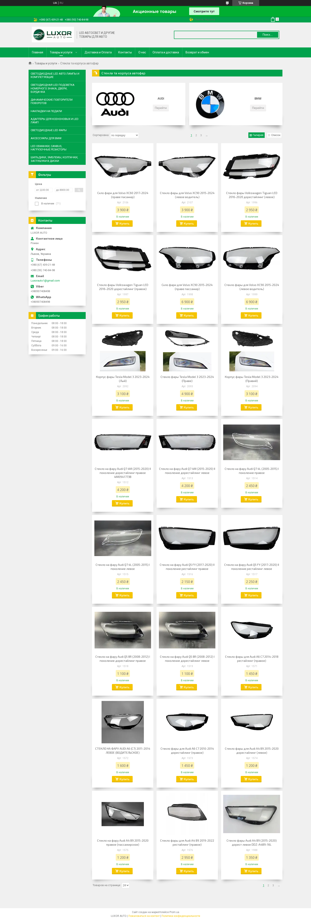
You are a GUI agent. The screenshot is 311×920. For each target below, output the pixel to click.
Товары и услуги (61, 52)
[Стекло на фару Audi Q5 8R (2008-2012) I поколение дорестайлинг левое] (187, 630)
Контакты (125, 52)
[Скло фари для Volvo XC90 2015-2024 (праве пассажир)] (187, 258)
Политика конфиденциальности (181, 915)
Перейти (161, 108)
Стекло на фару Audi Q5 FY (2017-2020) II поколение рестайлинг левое (251, 566)
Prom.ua (174, 912)
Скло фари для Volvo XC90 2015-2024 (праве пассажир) (187, 287)
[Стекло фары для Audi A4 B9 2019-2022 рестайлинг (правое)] (187, 814)
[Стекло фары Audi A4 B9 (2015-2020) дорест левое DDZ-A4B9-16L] (251, 814)
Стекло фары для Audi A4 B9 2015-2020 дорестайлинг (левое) (252, 750)
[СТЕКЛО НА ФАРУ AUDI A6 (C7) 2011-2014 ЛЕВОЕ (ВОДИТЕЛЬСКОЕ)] (122, 722)
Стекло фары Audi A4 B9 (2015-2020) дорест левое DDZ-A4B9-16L (252, 842)
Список (276, 135)
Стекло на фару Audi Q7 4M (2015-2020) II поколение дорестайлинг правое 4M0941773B (123, 473)
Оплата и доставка (166, 52)
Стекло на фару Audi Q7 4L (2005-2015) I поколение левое (123, 566)
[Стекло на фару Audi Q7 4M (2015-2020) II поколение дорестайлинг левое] (187, 442)
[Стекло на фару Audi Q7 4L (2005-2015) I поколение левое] (122, 538)
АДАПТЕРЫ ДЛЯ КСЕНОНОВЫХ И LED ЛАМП (54, 120)
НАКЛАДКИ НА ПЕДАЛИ (46, 111)
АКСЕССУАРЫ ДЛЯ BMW (46, 138)
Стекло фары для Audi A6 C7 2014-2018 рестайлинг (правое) (251, 658)
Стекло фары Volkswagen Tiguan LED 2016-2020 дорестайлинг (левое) (251, 195)
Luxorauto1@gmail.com (45, 280)
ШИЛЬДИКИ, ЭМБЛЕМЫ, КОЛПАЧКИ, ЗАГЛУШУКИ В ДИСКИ (54, 159)
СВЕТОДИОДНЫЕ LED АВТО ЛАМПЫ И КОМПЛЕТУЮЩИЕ (55, 75)
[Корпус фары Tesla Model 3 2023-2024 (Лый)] (122, 350)
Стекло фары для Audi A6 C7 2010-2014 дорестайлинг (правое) (187, 750)
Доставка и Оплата (98, 52)
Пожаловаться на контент (144, 915)
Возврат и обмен (197, 52)
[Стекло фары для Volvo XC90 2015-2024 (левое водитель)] (187, 166)
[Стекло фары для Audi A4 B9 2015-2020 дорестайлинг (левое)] (251, 722)
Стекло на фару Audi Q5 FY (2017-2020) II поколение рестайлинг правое (187, 566)
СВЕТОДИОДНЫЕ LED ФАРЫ (49, 130)
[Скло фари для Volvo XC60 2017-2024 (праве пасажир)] (122, 166)
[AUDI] (115, 104)
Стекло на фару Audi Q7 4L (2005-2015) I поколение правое (252, 471)
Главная (37, 52)
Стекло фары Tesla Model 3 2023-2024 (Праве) (187, 379)
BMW (258, 98)
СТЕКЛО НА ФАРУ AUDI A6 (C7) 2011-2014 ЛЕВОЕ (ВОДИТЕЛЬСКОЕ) (122, 750)
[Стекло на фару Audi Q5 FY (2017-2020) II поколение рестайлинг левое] (251, 538)
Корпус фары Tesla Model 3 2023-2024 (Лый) (123, 379)
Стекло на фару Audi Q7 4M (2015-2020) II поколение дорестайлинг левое (187, 471)
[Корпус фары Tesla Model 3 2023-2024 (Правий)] (251, 350)
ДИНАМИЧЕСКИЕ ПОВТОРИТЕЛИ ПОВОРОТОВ (52, 101)
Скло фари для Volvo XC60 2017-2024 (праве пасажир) (122, 195)
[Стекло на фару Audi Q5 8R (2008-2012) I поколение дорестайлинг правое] (122, 630)
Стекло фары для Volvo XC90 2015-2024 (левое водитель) (187, 195)
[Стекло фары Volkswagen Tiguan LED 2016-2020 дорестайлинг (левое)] (251, 166)
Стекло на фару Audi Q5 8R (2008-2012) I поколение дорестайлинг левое (187, 658)
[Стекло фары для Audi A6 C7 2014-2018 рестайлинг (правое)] (251, 630)
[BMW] (212, 104)
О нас (142, 52)
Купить (124, 223)
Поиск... (268, 34)
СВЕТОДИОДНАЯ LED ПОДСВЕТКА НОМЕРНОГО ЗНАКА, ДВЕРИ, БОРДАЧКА (52, 88)
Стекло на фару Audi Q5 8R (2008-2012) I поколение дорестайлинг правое (122, 658)
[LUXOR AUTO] (53, 35)
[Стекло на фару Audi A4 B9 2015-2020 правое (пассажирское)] (122, 814)
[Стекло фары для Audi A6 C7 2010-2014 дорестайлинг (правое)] (187, 722)
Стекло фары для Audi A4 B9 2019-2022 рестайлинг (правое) (187, 842)
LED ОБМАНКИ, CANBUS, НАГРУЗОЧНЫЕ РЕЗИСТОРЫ (48, 147)
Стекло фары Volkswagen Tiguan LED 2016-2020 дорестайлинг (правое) (122, 287)
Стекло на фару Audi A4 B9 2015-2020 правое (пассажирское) (123, 842)
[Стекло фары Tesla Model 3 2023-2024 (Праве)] (187, 350)
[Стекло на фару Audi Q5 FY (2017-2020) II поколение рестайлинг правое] (187, 538)
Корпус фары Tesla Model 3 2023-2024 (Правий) (251, 379)
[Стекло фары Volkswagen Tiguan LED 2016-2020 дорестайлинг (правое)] (122, 258)
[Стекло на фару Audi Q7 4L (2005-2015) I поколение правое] (251, 442)
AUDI (161, 98)
